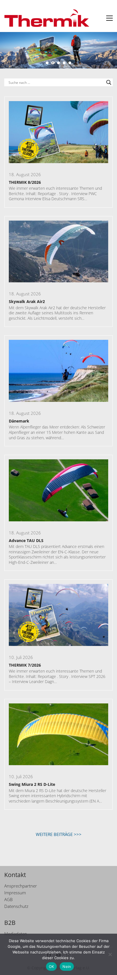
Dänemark (19, 421)
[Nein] (110, 954)
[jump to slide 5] (70, 63)
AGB (8, 899)
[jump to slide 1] (47, 63)
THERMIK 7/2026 (25, 665)
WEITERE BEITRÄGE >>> (59, 834)
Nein (66, 966)
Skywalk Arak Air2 (27, 301)
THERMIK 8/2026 (25, 182)
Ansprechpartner (20, 886)
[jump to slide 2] (53, 63)
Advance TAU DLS (26, 540)
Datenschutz (16, 906)
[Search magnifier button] (109, 82)
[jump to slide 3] (58, 63)
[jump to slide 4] (64, 63)
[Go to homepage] (46, 18)
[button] (109, 18)
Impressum (15, 892)
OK (51, 966)
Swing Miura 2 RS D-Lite (32, 784)
